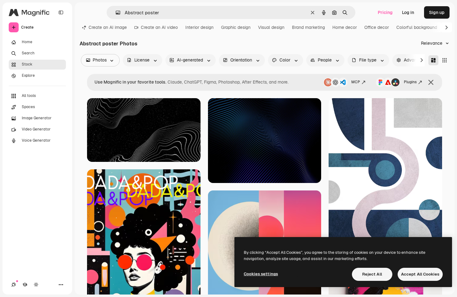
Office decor (376, 27)
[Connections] (14, 285)
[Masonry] (433, 60)
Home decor (344, 27)
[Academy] (25, 285)
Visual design (271, 27)
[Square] (445, 60)
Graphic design (236, 27)
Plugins (410, 82)
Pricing (385, 12)
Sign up (437, 12)
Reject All (372, 274)
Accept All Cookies (420, 274)
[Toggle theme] (36, 285)
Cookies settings (261, 273)
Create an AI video (159, 27)
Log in (408, 12)
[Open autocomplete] (115, 12)
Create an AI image (108, 27)
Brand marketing (308, 27)
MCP (355, 82)
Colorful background (416, 27)
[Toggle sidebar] (61, 12)
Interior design (199, 27)
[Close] (431, 82)
